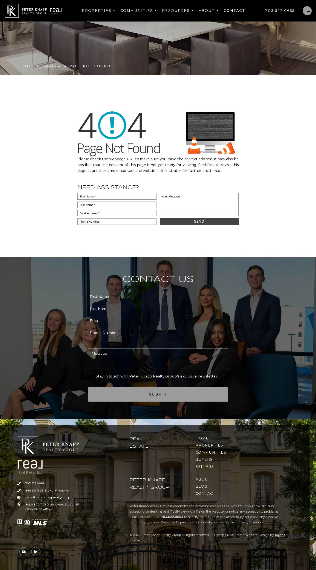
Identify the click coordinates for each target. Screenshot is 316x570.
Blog (202, 486)
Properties (96, 11)
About (207, 11)
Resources (176, 11)
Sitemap (218, 535)
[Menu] (307, 10)
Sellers (205, 467)
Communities (136, 11)
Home (202, 438)
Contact (234, 11)
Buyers (204, 460)
